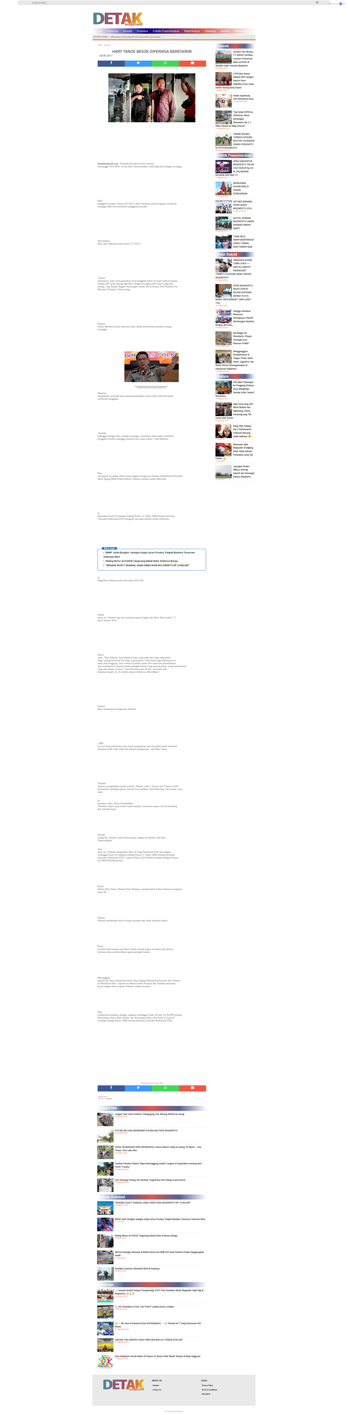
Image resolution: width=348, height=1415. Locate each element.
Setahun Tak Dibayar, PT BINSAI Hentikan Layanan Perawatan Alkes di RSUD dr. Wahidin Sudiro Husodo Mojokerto (234, 58)
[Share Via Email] (192, 64)
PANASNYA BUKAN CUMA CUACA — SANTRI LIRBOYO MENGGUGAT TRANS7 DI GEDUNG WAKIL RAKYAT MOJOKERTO (233, 268)
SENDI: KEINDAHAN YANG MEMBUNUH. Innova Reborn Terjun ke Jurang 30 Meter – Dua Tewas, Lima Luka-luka (158, 1148)
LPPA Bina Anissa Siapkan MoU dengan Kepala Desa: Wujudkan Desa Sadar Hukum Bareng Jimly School (234, 80)
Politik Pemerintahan (166, 31)
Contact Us (157, 1390)
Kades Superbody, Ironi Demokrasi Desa (243, 97)
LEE (168, 1411)
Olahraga (210, 31)
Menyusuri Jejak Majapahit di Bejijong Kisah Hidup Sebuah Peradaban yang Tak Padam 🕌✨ (234, 451)
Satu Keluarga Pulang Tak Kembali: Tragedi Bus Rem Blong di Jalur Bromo (150, 1180)
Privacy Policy (207, 1385)
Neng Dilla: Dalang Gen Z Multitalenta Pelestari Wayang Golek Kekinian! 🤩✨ (243, 431)
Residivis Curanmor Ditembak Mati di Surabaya (137, 1268)
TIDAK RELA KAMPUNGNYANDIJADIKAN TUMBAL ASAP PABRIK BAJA (243, 242)
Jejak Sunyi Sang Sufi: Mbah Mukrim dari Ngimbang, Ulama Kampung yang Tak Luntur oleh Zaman (234, 411)
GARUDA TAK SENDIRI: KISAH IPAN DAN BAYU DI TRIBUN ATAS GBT (149, 1340)
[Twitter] (138, 64)
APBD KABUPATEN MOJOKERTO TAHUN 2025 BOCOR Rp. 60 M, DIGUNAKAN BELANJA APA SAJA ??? (234, 168)
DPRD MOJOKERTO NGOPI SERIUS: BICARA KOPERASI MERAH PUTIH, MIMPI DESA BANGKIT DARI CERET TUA (234, 294)
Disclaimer (206, 1394)
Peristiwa (142, 31)
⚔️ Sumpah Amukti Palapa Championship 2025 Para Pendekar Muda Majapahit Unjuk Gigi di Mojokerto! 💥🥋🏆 (159, 1292)
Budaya (225, 31)
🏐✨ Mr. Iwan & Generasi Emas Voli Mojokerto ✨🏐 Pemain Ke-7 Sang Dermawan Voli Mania (158, 1324)
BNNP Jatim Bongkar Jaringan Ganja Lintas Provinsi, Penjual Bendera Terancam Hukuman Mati (160, 1219)
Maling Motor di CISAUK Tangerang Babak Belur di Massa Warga (142, 561)
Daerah (127, 31)
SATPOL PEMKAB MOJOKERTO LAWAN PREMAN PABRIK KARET (243, 223)
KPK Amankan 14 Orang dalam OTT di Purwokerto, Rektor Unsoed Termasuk (136, 37)
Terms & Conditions (209, 1390)
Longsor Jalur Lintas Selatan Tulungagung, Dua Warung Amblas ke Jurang (149, 1114)
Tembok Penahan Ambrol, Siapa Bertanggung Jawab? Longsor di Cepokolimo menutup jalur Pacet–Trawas (158, 1165)
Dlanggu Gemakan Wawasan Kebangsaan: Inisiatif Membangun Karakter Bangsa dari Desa (234, 318)
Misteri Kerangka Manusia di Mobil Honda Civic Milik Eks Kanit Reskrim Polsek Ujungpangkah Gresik (159, 1253)
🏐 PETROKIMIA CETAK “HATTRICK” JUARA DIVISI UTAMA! (144, 1307)
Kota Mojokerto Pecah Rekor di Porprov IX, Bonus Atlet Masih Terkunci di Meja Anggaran (157, 1356)
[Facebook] (111, 64)
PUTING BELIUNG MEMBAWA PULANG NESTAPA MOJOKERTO (146, 1130)
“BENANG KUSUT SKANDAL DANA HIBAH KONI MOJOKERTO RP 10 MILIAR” (147, 565)
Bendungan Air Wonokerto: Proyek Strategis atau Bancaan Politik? (242, 338)
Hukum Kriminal (244, 31)
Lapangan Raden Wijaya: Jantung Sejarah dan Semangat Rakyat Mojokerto (244, 471)
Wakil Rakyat (192, 31)
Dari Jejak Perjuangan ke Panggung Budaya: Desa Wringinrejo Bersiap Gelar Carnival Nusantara (234, 389)
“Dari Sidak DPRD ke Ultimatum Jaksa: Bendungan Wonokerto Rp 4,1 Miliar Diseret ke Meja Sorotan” (234, 119)
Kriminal (109, 1098)
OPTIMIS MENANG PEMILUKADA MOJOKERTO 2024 (242, 205)
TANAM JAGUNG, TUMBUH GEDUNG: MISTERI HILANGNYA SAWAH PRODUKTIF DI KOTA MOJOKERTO (234, 141)
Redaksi (156, 1385)
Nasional (112, 31)
